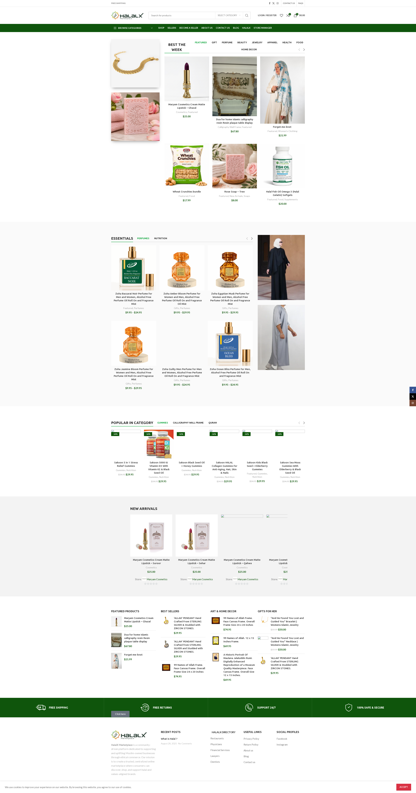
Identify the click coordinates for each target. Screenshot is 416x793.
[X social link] (273, 3)
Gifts (176, 308)
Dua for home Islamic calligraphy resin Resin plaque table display (137, 638)
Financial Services (220, 750)
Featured (193, 112)
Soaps (247, 196)
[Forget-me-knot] (116, 661)
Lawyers (215, 755)
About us (248, 750)
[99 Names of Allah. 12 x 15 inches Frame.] (215, 642)
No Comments (185, 743)
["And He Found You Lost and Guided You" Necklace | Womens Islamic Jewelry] (263, 643)
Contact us (249, 762)
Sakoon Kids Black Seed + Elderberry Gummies (257, 466)
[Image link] (133, 734)
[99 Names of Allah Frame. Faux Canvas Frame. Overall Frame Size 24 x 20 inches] (166, 670)
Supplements (291, 199)
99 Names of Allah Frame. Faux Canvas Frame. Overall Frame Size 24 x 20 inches (189, 668)
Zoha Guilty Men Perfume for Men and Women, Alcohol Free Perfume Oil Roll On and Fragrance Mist (182, 372)
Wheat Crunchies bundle (187, 191)
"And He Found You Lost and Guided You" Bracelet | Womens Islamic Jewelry (287, 621)
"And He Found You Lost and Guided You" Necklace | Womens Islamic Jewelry (287, 641)
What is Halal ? (169, 738)
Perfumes (139, 308)
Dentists (215, 761)
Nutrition (131, 470)
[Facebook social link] (269, 3)
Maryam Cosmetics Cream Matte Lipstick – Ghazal (138, 620)
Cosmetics (181, 112)
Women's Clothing (287, 131)
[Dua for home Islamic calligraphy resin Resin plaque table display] (116, 640)
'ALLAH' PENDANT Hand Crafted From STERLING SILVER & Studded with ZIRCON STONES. (188, 623)
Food (192, 196)
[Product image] (133, 267)
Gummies (120, 470)
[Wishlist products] (281, 15)
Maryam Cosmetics (157, 579)
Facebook (282, 738)
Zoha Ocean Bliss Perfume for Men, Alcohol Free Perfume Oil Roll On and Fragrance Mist (230, 372)
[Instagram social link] (278, 3)
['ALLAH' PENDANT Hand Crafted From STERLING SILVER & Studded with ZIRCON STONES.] (166, 625)
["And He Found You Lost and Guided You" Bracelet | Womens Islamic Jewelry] (263, 623)
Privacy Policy (251, 738)
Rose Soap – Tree (234, 191)
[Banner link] (135, 63)
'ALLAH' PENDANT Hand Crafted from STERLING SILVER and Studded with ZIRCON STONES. (188, 646)
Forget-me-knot (282, 126)
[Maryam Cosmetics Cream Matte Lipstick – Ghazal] (116, 622)
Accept (404, 787)
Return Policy (251, 744)
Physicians (216, 744)
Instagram (282, 744)
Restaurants (217, 738)
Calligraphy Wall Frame (229, 127)
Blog (246, 756)
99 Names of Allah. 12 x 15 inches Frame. (238, 640)
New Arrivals (236, 196)
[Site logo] (127, 15)
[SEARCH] (247, 15)
